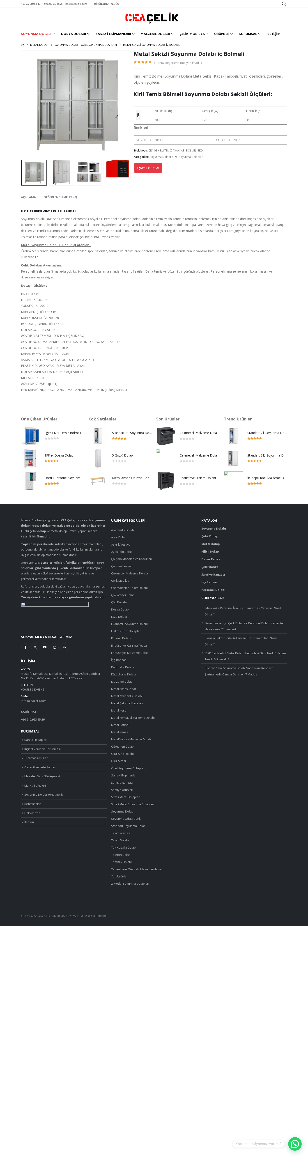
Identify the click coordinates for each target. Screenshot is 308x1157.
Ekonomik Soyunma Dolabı (129, 624)
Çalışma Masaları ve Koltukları (131, 559)
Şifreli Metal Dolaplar (125, 797)
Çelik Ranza (209, 567)
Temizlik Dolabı (121, 862)
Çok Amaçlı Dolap (123, 595)
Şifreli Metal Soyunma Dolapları (132, 804)
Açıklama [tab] (28, 197)
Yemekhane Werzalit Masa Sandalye (136, 869)
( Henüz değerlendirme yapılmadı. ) (178, 63)
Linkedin (64, 647)
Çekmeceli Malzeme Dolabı (129, 573)
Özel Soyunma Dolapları (187, 157)
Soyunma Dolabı (36, 33)
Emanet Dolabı (121, 638)
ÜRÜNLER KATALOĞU (107, 3)
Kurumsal (248, 33)
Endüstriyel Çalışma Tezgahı (130, 645)
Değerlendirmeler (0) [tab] (60, 197)
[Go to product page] (30, 435)
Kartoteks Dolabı (122, 667)
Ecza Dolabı (119, 617)
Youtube (45, 647)
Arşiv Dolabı (119, 537)
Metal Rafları (120, 725)
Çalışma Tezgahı (122, 566)
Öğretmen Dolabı (122, 746)
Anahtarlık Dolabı (123, 530)
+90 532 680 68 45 (30, 3)
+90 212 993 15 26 (53, 3)
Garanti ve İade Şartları (40, 767)
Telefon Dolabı (121, 855)
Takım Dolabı (120, 840)
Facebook (25, 647)
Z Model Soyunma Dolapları (130, 884)
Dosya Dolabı (73, 33)
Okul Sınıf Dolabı (122, 754)
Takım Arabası (121, 833)
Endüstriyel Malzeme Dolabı (130, 653)
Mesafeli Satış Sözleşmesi (42, 776)
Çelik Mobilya (192, 33)
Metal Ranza (119, 732)
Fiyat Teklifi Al (148, 168)
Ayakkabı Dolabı (122, 552)
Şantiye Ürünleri (122, 790)
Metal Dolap (210, 544)
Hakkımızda (32, 813)
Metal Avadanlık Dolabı (127, 696)
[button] (284, 4)
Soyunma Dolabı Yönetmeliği (43, 794)
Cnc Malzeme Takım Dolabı (129, 588)
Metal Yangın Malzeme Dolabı (131, 739)
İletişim (273, 33)
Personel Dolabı (213, 590)
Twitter (35, 647)
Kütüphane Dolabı (123, 674)
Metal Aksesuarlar (123, 689)
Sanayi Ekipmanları (113, 33)
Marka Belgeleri (35, 785)
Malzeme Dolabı (155, 33)
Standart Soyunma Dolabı (128, 826)
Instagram (55, 647)
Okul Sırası (118, 761)
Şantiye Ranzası (122, 783)
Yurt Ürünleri (119, 876)
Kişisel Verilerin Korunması (42, 749)
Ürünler (221, 33)
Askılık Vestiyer (121, 544)
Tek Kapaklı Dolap (123, 847)
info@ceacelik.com (76, 3)
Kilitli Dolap (210, 551)
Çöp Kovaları (120, 602)
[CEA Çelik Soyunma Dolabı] (55, 615)
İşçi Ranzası (119, 660)
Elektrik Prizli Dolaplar (126, 631)
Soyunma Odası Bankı (126, 819)
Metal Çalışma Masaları (127, 703)
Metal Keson (119, 710)
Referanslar (32, 804)
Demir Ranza (210, 559)
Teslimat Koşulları (36, 758)
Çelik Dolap (209, 536)
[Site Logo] (152, 18)
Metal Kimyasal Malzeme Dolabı (133, 718)
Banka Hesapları (35, 740)
